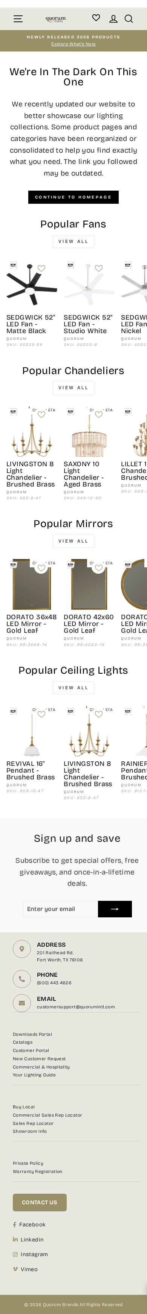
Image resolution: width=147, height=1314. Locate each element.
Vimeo (29, 1269)
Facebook (32, 1224)
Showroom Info (30, 1131)
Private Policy (28, 1163)
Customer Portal (31, 1050)
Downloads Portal (32, 1034)
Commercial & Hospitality (41, 1067)
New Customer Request (39, 1058)
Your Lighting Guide (34, 1075)
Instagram (34, 1254)
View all (73, 241)
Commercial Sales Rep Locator (47, 1115)
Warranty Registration (38, 1171)
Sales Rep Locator (33, 1123)
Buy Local (24, 1106)
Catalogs (22, 1042)
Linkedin (32, 1239)
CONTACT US (40, 1202)
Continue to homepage (73, 197)
